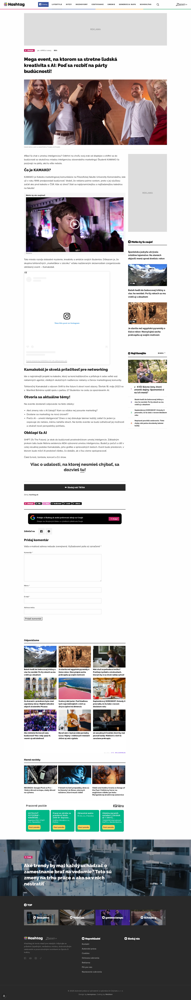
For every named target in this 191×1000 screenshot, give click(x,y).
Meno (27, 586)
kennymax (91, 994)
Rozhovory (82, 4)
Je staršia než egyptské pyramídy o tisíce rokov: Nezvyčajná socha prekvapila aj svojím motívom (146, 331)
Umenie (111, 4)
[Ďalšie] (164, 917)
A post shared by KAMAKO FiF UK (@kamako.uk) (46, 361)
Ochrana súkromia (90, 958)
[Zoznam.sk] (181, 4)
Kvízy (69, 4)
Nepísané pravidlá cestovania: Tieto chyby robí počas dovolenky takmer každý (149, 423)
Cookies (86, 953)
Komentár (28, 552)
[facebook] (25, 958)
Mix (39, 503)
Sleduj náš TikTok (76, 487)
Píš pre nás (87, 967)
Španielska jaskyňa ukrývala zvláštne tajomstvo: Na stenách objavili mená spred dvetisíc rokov (146, 255)
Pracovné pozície (36, 805)
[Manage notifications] (4, 996)
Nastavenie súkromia (92, 972)
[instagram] (36, 958)
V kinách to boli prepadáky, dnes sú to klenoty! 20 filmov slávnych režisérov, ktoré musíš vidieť (73, 790)
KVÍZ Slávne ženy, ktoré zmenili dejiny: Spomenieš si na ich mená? (149, 390)
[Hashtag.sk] (14, 4)
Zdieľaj (44, 4)
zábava (77, 503)
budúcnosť (57, 503)
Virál (47, 503)
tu (82, 469)
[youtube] (30, 958)
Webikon (109, 994)
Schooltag (146, 4)
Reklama (86, 962)
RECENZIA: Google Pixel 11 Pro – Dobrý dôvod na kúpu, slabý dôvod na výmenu (39, 790)
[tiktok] (41, 958)
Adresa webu (29, 607)
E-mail (27, 597)
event (68, 503)
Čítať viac (154, 884)
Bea (55, 50)
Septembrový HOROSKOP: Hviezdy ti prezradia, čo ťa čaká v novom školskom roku (151, 412)
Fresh (29, 857)
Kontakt (85, 944)
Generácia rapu (127, 4)
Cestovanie (98, 4)
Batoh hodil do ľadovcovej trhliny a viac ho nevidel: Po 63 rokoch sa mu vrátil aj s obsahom (147, 293)
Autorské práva (89, 948)
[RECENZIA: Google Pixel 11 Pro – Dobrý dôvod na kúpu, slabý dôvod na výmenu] (40, 774)
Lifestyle (57, 4)
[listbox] (158, 353)
